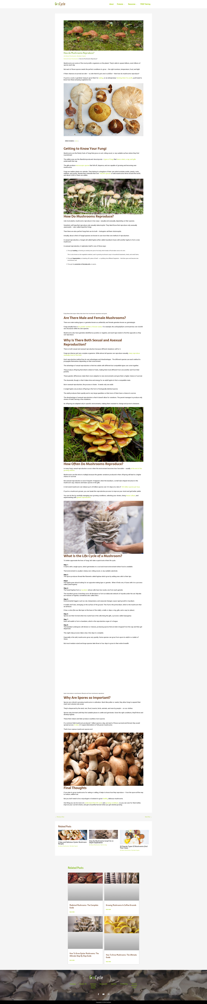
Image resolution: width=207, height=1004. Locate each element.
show (76, 141)
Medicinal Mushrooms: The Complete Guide (84, 906)
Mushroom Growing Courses (93, 985)
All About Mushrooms (70, 56)
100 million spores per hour (130, 487)
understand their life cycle (93, 803)
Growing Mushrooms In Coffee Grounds (121, 905)
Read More (72, 912)
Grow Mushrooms (73, 59)
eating (101, 78)
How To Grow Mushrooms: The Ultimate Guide (121, 955)
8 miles (76, 725)
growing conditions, (112, 803)
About (111, 4)
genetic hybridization (83, 497)
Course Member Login (134, 985)
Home (65, 59)
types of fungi (108, 159)
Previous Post (59, 817)
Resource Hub (103, 984)
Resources (131, 4)
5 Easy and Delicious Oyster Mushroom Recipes (72, 843)
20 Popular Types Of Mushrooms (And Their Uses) (133, 847)
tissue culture (130, 495)
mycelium (84, 590)
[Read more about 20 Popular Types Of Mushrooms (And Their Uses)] (134, 837)
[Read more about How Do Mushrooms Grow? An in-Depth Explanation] (103, 834)
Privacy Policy (124, 984)
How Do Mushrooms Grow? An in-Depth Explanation (101, 842)
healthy (105, 799)
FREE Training (145, 4)
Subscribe (113, 984)
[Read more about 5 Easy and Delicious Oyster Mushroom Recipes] (72, 835)
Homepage (73, 984)
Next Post (148, 817)
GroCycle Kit (82, 984)
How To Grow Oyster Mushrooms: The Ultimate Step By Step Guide (84, 954)
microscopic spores (82, 165)
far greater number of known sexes (90, 327)
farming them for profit (124, 78)
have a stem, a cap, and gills (126, 159)
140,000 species (105, 173)
